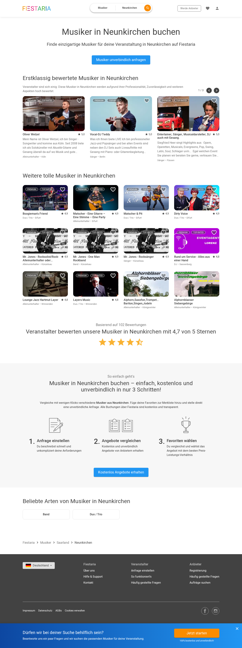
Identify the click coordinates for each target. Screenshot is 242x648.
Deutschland (41, 565)
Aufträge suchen (200, 583)
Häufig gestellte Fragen (146, 583)
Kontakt (88, 583)
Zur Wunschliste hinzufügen (79, 101)
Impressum (29, 611)
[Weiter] (216, 90)
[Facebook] (205, 611)
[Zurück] (209, 90)
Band (46, 514)
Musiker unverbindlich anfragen (121, 59)
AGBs (58, 611)
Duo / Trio (96, 514)
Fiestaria (29, 543)
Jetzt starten (197, 633)
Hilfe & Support (93, 577)
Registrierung (198, 571)
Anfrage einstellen (142, 571)
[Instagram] (215, 611)
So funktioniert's (141, 577)
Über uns (89, 571)
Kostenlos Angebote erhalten (121, 472)
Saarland (63, 543)
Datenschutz (45, 611)
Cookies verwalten (75, 611)
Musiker (46, 543)
